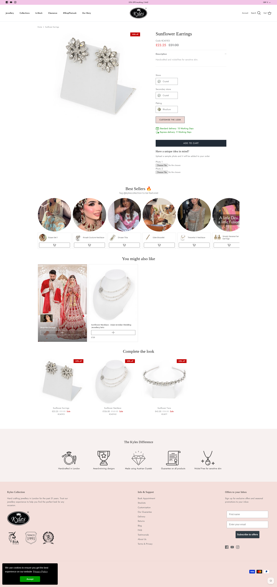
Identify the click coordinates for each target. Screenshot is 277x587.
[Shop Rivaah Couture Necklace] (89, 245)
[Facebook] (7, 2)
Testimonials (143, 534)
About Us (142, 539)
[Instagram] (15, 2)
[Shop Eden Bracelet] (159, 245)
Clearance (52, 13)
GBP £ (265, 2)
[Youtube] (11, 2)
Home (40, 27)
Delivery (141, 516)
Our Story (86, 13)
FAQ (140, 530)
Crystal (166, 81)
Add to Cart (191, 143)
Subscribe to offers (247, 534)
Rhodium (167, 109)
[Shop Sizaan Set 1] (54, 245)
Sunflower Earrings (52, 27)
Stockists (142, 502)
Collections (25, 13)
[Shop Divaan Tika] (124, 245)
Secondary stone (163, 89)
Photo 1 (159, 161)
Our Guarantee (145, 512)
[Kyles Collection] (138, 13)
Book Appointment (146, 498)
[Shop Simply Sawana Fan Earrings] (229, 245)
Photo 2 (159, 168)
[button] (54, 223)
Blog (140, 525)
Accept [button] (30, 579)
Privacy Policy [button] (40, 571)
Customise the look (170, 119)
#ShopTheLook (69, 13)
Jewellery (10, 13)
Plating (159, 103)
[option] (96, 76)
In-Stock (38, 13)
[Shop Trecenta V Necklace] (194, 245)
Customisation (144, 507)
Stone (158, 75)
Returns (141, 521)
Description (161, 54)
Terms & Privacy (145, 543)
